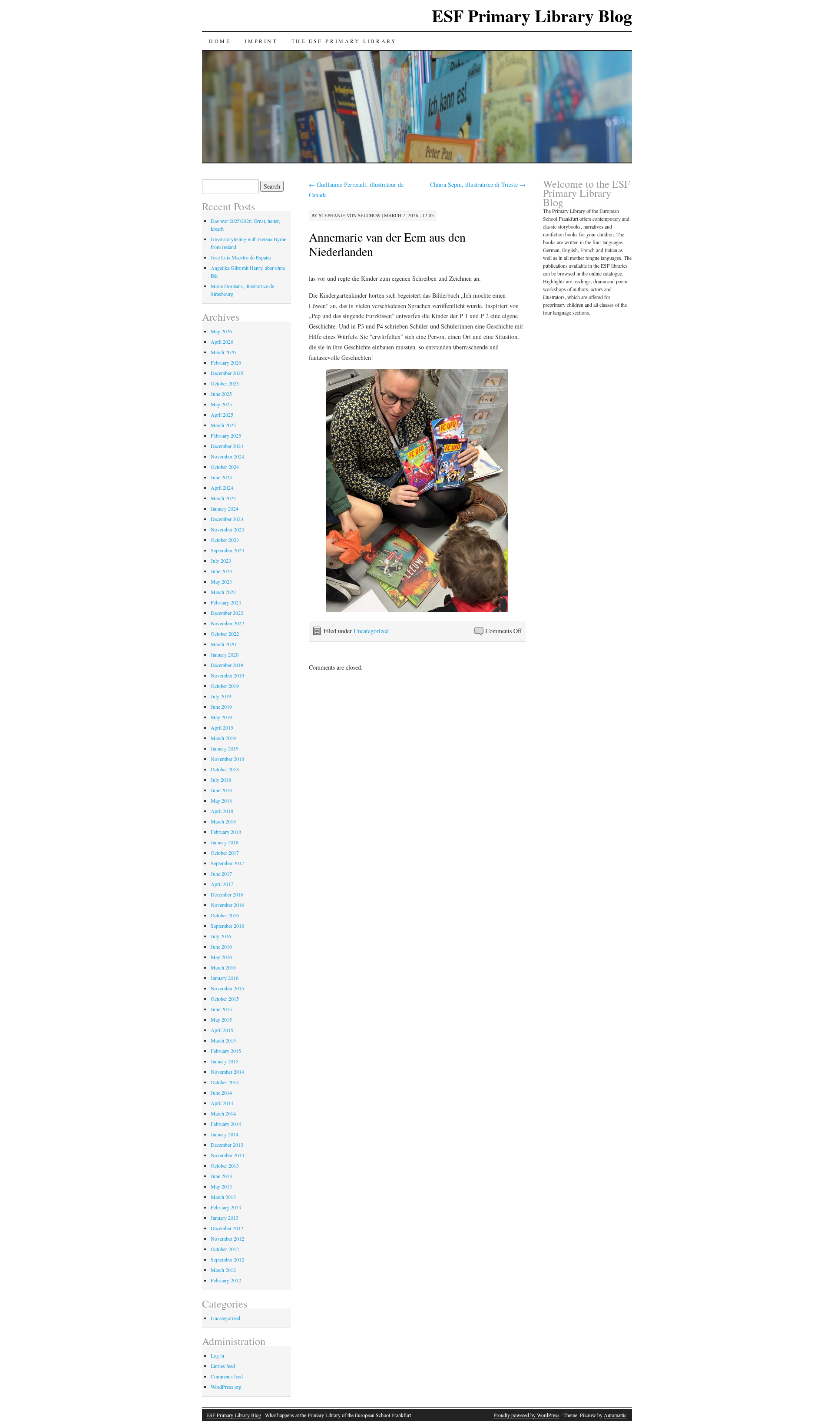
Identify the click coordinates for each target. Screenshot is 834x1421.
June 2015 (221, 1009)
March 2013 (223, 1196)
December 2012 (227, 1228)
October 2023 (225, 539)
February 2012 (226, 1280)
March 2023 (223, 591)
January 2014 (224, 1134)
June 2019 (221, 706)
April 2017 (222, 883)
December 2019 (227, 664)
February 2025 (226, 435)
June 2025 (221, 393)
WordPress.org (226, 1386)
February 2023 (226, 602)
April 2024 (222, 487)
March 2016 (223, 967)
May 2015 (221, 1019)
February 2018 (226, 831)
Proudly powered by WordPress (526, 1414)
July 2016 (221, 936)
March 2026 (223, 352)
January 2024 (224, 508)
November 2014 (227, 1071)
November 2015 (227, 988)
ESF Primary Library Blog (532, 15)
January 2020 (224, 654)
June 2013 (221, 1175)
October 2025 (225, 383)
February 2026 (226, 362)
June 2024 (221, 477)
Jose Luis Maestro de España (241, 257)
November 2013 (227, 1155)
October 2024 (225, 466)
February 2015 (226, 1050)
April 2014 (222, 1102)
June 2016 (221, 946)
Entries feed (223, 1365)
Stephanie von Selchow (350, 215)
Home (220, 40)
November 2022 (227, 623)
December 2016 (227, 894)
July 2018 (221, 779)
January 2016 (224, 977)
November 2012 (227, 1238)
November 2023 (227, 529)
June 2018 (221, 790)
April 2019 (222, 727)
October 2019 (225, 685)
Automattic (615, 1414)
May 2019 (221, 717)
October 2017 (225, 852)
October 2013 (225, 1165)
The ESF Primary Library (344, 40)
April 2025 (222, 414)
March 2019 (223, 737)
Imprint (261, 40)
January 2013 (224, 1217)
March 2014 (223, 1113)
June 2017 (221, 873)
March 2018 (223, 821)
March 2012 (223, 1269)
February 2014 (226, 1123)
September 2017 (227, 863)
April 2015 (222, 1029)
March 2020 (223, 644)
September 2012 (227, 1259)
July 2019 (221, 696)
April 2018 (222, 810)
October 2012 (225, 1248)
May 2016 (221, 956)
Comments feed (227, 1376)
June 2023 (221, 571)
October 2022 (225, 633)
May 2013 (221, 1186)
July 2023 (221, 560)
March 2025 (223, 425)
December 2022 (227, 612)
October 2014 (225, 1082)
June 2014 (221, 1092)
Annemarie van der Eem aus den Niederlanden (387, 244)
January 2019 (224, 748)
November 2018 (227, 758)
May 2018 (221, 800)
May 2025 (221, 404)
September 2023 (227, 550)
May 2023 (221, 581)
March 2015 (223, 1040)
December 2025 (227, 372)
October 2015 (225, 998)
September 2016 (227, 925)
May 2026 (221, 331)
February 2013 (226, 1207)
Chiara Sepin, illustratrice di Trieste (478, 184)
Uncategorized (371, 631)
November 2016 (227, 904)
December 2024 (227, 445)
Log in (217, 1355)
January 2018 (224, 842)
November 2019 (227, 675)
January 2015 (224, 1061)
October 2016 (225, 915)
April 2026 (222, 341)
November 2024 (227, 456)
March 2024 (223, 498)
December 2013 (227, 1144)
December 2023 (227, 518)
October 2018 (225, 769)
